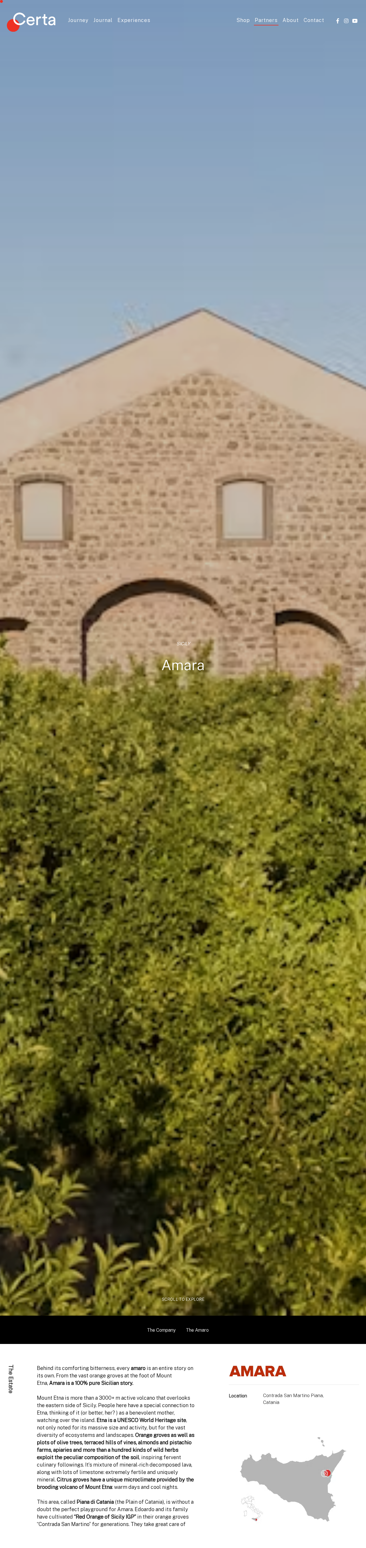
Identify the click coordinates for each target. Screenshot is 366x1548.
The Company (161, 1330)
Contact (314, 20)
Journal (103, 20)
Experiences (134, 20)
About (291, 20)
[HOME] (31, 23)
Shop (243, 20)
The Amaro (197, 1330)
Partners (266, 20)
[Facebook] (337, 20)
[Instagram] (346, 20)
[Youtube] (354, 20)
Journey (78, 20)
